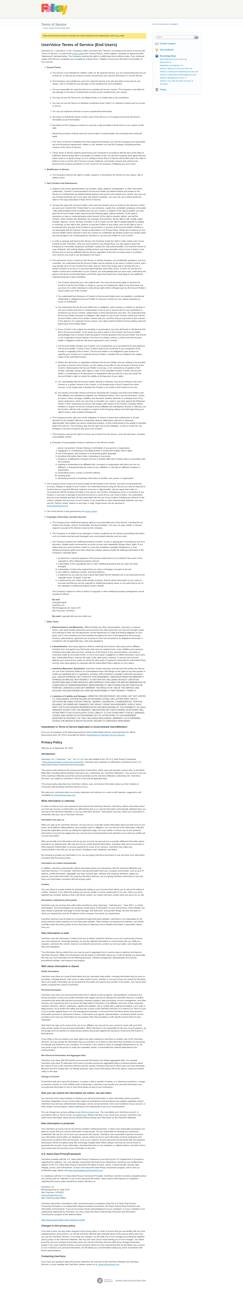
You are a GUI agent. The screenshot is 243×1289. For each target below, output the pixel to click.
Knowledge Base (168, 56)
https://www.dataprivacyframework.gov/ (85, 1170)
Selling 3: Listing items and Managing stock (176, 75)
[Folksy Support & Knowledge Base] (54, 9)
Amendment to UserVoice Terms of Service (106, 735)
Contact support (168, 43)
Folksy (117, 36)
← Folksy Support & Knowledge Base (55, 28)
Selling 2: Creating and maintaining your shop (177, 72)
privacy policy (78, 53)
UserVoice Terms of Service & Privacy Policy (130, 1280)
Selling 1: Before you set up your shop (174, 69)
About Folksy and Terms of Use (172, 59)
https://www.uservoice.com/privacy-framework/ (63, 762)
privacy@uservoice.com (57, 506)
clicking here (93, 1112)
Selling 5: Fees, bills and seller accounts (175, 81)
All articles (164, 84)
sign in (175, 24)
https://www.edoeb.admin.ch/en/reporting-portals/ (63, 1220)
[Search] (196, 37)
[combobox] (175, 37)
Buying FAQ (164, 62)
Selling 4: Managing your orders (172, 78)
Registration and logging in (170, 65)
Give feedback (167, 50)
